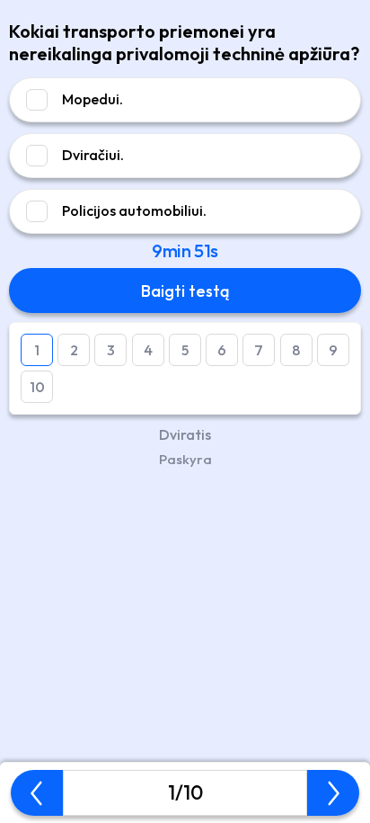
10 (37, 387)
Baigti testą (185, 291)
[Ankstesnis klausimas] (37, 793)
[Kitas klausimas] (333, 793)
